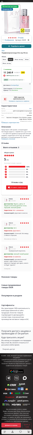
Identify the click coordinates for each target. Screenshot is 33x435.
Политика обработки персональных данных (16, 363)
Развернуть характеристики (10, 122)
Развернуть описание (8, 139)
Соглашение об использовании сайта (16, 361)
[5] (15, 38)
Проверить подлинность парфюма (19, 101)
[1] (9, 38)
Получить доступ (9, 349)
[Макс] (24, 378)
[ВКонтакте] (16, 378)
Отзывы (21, 38)
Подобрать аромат (18, 46)
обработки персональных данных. (17, 421)
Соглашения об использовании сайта (19, 419)
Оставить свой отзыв (18, 187)
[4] (14, 38)
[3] (12, 38)
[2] (10, 38)
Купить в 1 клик (27, 426)
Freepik (25, 365)
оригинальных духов (24, 359)
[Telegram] (8, 378)
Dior (3, 51)
